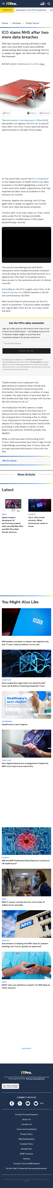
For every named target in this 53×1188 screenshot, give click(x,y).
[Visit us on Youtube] (28, 1103)
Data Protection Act (12, 292)
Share (8, 113)
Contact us (26, 1124)
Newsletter (46, 113)
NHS (32, 123)
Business (16, 23)
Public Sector (32, 23)
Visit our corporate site (35, 1079)
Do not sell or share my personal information (26, 1168)
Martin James (11, 64)
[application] (26, 243)
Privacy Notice (36, 362)
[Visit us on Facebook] (12, 1103)
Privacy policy (26, 1134)
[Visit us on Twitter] (20, 1103)
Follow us (33, 113)
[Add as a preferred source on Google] (10, 1086)
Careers (26, 1158)
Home (5, 23)
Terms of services (33, 360)
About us (26, 1119)
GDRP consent (26, 1153)
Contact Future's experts (26, 1114)
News (42, 64)
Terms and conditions (27, 1129)
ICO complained (40, 178)
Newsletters (26, 1149)
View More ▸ (26, 1048)
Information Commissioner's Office (24, 120)
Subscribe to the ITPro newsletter (31, 10)
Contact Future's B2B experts (26, 1163)
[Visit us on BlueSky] (35, 1103)
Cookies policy (26, 1144)
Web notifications (26, 1139)
